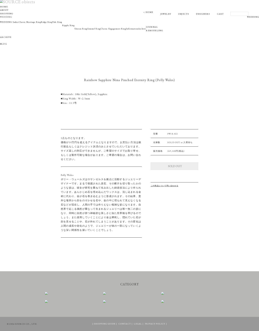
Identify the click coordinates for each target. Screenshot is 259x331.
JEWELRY (165, 14)
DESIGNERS (203, 14)
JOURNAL (152, 27)
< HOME (148, 12)
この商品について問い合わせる (164, 186)
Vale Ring (57, 22)
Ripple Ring (68, 25)
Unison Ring (81, 28)
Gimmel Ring (93, 28)
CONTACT (124, 323)
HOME (4, 6)
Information (132, 28)
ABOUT (4, 10)
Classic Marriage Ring (29, 22)
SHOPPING (6, 13)
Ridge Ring (46, 22)
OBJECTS (183, 14)
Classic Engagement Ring (113, 28)
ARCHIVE (5, 37)
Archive (142, 28)
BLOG (3, 43)
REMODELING (154, 30)
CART (220, 14)
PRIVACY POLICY (155, 323)
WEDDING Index (9, 22)
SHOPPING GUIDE (104, 323)
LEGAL (138, 323)
